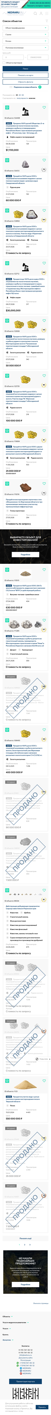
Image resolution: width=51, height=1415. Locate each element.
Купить (5, 1335)
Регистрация (26, 1360)
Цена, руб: (7, 53)
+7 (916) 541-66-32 (26, 1363)
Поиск (25, 68)
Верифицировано (7, 107)
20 (17, 95)
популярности (22, 98)
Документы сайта (25, 1358)
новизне (32, 98)
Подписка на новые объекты (25, 87)
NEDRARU (26, 1368)
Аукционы (7, 1340)
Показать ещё (25, 1238)
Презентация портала (25, 1381)
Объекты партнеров (14, 63)
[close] (49, 1059)
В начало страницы (40, 1303)
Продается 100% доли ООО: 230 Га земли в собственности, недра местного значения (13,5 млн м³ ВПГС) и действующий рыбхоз (25, 588)
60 (23, 95)
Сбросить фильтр (25, 82)
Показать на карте (25, 75)
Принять (42, 1407)
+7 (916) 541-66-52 (26, 1365)
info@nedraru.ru (25, 1355)
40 (20, 95)
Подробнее (25, 554)
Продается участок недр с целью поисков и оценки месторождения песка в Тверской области (23, 1099)
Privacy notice (44, 1059)
